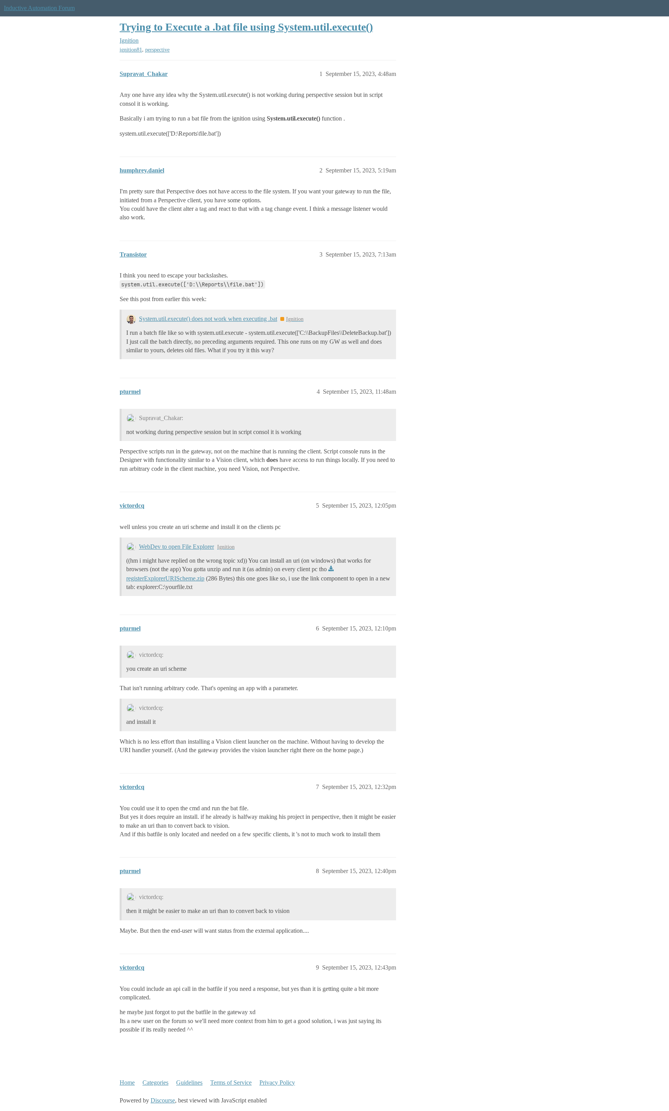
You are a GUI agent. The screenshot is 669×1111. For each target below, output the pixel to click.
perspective (157, 50)
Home (127, 1082)
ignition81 (131, 50)
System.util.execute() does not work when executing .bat (208, 318)
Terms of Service (231, 1082)
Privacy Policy (277, 1082)
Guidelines (189, 1082)
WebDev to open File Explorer (176, 546)
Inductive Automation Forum (39, 8)
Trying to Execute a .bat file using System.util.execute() (246, 27)
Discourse (163, 1100)
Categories (155, 1082)
